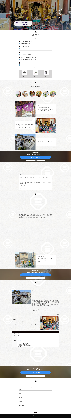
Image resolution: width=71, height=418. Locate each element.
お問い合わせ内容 (21, 405)
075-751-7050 (19, 340)
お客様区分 (20, 401)
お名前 (20, 389)
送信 (35, 412)
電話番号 (20, 393)
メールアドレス (21, 397)
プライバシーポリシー (35, 415)
